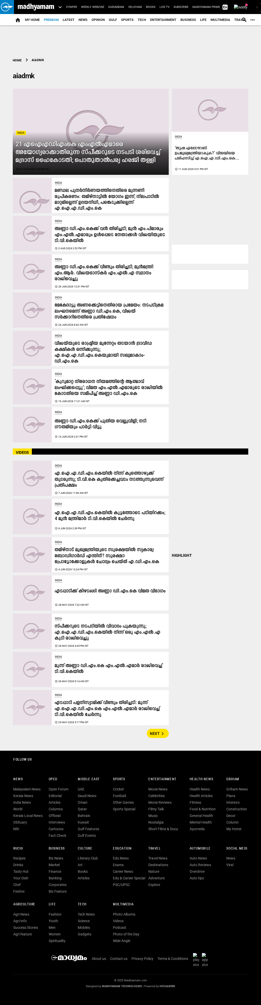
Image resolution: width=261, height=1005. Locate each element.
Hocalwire (167, 986)
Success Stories (25, 927)
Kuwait (83, 822)
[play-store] (197, 960)
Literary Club (88, 858)
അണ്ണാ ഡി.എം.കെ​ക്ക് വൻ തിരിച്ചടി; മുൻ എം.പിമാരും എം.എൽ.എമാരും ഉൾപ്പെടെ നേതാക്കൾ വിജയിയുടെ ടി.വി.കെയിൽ (110, 234)
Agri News (21, 914)
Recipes (19, 858)
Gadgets (84, 934)
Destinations (158, 865)
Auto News (198, 858)
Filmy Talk (156, 809)
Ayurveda (197, 829)
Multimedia (220, 20)
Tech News (86, 914)
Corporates (58, 885)
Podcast (119, 927)
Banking (55, 878)
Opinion (98, 20)
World (17, 809)
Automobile (200, 849)
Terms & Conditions (173, 959)
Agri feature (22, 934)
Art (80, 865)
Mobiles (84, 927)
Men (52, 927)
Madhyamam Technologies (122, 986)
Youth (53, 921)
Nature (153, 871)
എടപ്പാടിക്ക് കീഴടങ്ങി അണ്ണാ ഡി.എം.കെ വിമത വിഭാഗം (110, 591)
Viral (229, 865)
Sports (127, 20)
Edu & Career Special (129, 878)
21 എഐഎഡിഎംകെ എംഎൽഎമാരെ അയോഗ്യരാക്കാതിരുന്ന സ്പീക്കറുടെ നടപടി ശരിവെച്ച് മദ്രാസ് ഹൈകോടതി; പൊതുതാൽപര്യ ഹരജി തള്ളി (88, 152)
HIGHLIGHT (182, 555)
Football (119, 796)
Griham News (237, 789)
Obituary (20, 822)
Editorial (55, 796)
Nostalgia (156, 822)
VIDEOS (22, 452)
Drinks (18, 865)
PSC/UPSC (121, 885)
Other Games (123, 802)
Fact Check (57, 836)
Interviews (57, 822)
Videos (118, 921)
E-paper (71, 7)
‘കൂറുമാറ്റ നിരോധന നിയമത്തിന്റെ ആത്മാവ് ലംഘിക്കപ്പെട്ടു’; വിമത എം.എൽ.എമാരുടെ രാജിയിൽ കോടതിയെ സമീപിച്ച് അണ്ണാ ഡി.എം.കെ (109, 387)
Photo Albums (124, 914)
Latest (68, 20)
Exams (118, 865)
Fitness (195, 802)
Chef (17, 885)
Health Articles (201, 796)
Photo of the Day (126, 934)
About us (99, 959)
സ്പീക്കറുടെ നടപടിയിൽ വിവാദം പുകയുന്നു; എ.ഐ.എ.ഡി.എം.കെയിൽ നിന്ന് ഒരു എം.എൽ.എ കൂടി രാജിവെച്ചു (108, 632)
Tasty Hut (21, 871)
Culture (85, 849)
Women (55, 934)
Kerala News (23, 796)
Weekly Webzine (92, 7)
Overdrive (197, 871)
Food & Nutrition (203, 809)
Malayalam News (27, 789)
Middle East (89, 779)
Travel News (157, 858)
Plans (230, 796)
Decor (231, 816)
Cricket (118, 789)
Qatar (82, 809)
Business (188, 20)
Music (153, 816)
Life (203, 20)
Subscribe (181, 7)
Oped (53, 779)
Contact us (118, 959)
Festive (18, 891)
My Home (32, 20)
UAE (81, 789)
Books (150, 7)
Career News (123, 871)
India (20, 133)
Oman (82, 802)
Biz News (56, 858)
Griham (232, 779)
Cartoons (56, 829)
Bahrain (84, 816)
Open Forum (58, 789)
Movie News (157, 789)
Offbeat (55, 816)
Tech (82, 904)
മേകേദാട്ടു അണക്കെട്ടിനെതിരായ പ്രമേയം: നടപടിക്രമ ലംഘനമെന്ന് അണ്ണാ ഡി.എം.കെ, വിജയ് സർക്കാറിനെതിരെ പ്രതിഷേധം (109, 311)
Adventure (156, 878)
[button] (7, 7)
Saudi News (87, 796)
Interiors (233, 802)
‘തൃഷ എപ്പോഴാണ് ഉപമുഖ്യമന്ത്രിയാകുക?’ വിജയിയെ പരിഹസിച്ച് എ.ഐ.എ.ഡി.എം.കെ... (207, 153)
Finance (55, 871)
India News (22, 802)
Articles (54, 802)
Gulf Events (87, 836)
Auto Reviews (200, 865)
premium (51, 20)
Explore (154, 885)
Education (122, 849)
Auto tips (197, 878)
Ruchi (18, 849)
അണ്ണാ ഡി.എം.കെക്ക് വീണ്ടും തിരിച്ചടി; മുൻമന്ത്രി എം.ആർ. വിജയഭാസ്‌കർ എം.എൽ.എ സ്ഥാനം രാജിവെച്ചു (104, 273)
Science (84, 921)
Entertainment (163, 20)
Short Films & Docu (163, 829)
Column (232, 822)
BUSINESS (57, 849)
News (83, 20)
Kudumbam (116, 7)
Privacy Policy (142, 959)
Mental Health (201, 822)
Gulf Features (88, 829)
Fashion (55, 914)
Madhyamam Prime (206, 7)
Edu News (121, 858)
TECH (142, 20)
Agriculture (24, 904)
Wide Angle (121, 941)
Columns (56, 809)
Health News (201, 779)
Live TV (164, 7)
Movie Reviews (160, 802)
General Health (201, 816)
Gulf (113, 20)
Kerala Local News (28, 816)
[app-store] (206, 960)
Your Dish (20, 878)
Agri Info (20, 921)
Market (54, 865)
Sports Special (124, 809)
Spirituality (57, 941)
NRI (16, 829)
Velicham (135, 7)
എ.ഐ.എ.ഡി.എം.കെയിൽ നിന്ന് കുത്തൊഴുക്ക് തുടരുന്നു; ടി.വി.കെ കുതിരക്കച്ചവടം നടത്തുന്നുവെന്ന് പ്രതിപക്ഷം (109, 479)
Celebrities (156, 796)
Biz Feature (58, 891)
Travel (154, 849)
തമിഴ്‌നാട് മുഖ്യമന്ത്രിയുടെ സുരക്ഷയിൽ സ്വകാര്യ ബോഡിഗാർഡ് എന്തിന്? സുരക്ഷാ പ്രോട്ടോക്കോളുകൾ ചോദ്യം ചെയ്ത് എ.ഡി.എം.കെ (107, 555)
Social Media (238, 849)
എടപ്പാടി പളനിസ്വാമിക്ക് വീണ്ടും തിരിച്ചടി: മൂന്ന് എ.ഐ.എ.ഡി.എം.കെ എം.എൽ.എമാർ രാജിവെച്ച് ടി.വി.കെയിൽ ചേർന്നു (107, 708)
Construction (236, 809)
